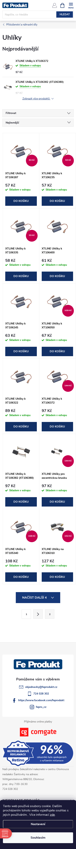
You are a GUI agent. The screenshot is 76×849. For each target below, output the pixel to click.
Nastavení (38, 824)
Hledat (65, 14)
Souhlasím (38, 837)
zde (52, 815)
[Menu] (71, 5)
